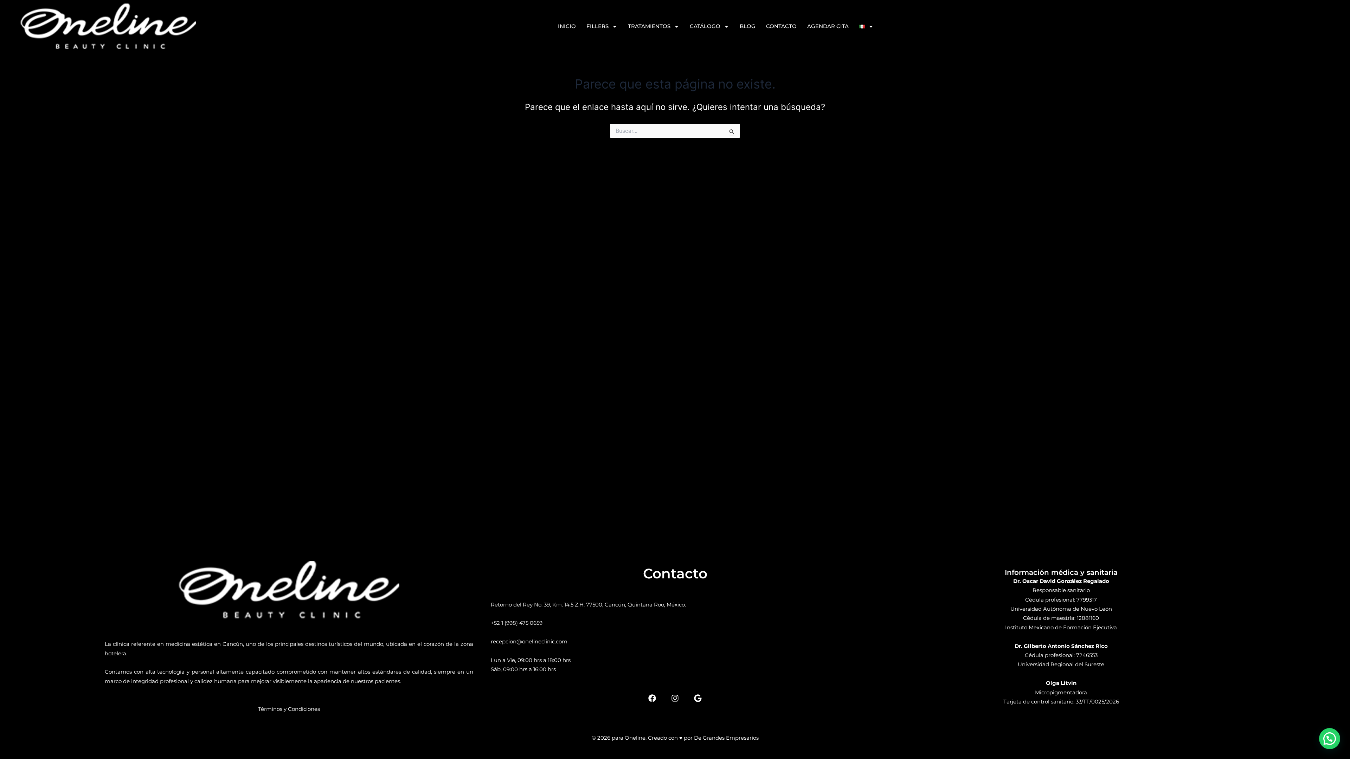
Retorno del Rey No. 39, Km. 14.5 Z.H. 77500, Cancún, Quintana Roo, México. (588, 604)
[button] (1329, 738)
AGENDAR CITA (828, 26)
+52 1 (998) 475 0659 (516, 622)
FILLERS (597, 26)
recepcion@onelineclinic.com (529, 641)
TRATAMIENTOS (649, 26)
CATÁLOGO (705, 26)
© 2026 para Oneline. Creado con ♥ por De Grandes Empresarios (675, 737)
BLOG (748, 26)
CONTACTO (781, 26)
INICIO (567, 26)
